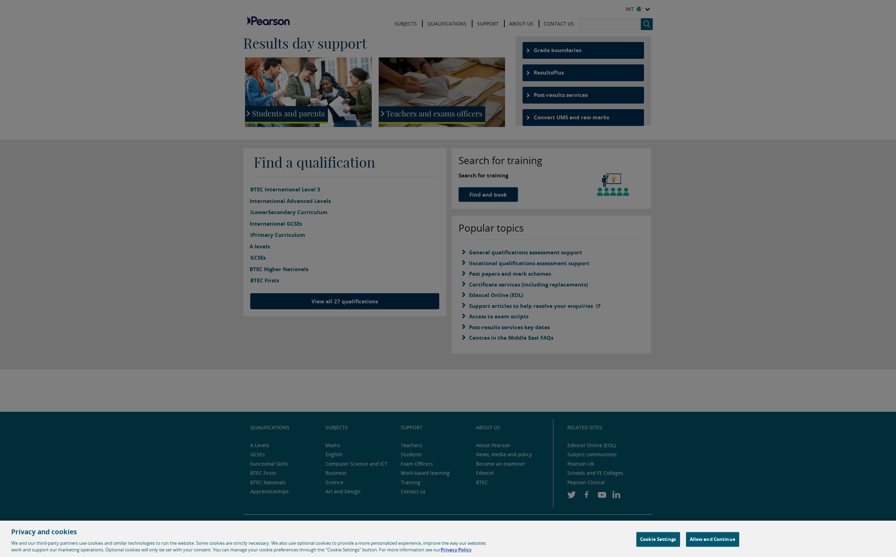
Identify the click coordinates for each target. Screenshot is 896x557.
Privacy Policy (456, 550)
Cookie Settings (658, 539)
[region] (448, 539)
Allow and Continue (712, 539)
